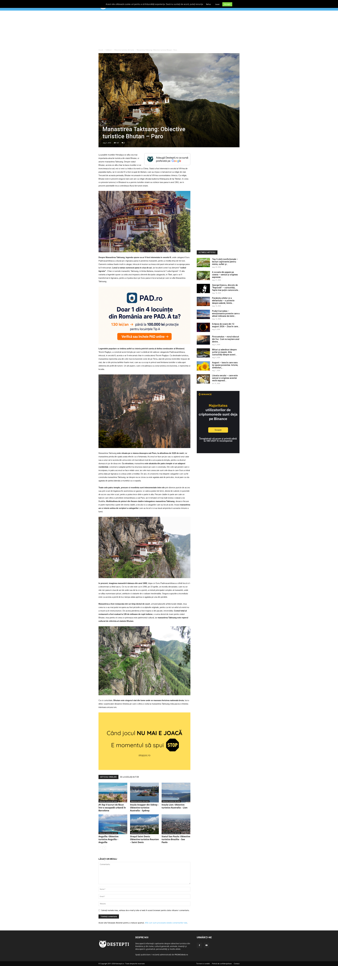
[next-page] (104, 847)
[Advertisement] (169, 30)
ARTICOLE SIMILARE (108, 777)
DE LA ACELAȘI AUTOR (129, 777)
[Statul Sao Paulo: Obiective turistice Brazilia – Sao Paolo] (176, 824)
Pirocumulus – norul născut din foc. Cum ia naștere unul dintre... (225, 339)
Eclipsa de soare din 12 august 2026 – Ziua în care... (226, 325)
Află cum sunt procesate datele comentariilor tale (166, 923)
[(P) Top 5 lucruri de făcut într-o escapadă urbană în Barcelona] (112, 792)
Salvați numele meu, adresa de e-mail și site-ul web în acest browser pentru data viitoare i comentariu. (145, 910)
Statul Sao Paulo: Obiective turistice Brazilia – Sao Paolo (176, 839)
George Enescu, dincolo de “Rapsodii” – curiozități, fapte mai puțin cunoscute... (226, 287)
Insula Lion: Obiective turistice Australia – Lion (174, 806)
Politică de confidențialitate (222, 963)
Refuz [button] (208, 4)
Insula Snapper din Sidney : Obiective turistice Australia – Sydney (144, 807)
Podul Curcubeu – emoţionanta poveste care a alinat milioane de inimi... (226, 313)
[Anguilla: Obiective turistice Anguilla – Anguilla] (112, 824)
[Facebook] (199, 945)
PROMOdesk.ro (181, 954)
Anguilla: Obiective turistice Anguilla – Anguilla (108, 839)
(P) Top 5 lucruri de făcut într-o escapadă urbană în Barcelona (112, 807)
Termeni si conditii (203, 963)
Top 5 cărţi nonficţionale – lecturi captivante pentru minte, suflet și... (225, 261)
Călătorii (108, 50)
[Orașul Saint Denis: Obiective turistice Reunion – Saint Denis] (144, 824)
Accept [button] (227, 4)
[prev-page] (100, 847)
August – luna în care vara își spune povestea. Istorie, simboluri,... (225, 365)
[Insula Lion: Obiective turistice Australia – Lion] (176, 792)
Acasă (100, 50)
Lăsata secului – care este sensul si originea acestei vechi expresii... (225, 378)
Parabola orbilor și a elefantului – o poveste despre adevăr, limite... (223, 300)
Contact (237, 963)
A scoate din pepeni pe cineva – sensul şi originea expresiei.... (225, 274)
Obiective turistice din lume (124, 50)
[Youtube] (206, 945)
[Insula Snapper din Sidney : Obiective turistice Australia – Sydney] (144, 792)
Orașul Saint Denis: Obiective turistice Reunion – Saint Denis (144, 839)
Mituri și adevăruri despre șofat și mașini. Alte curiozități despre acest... (224, 352)
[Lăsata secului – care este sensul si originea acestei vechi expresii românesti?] (203, 379)
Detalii (217, 4)
